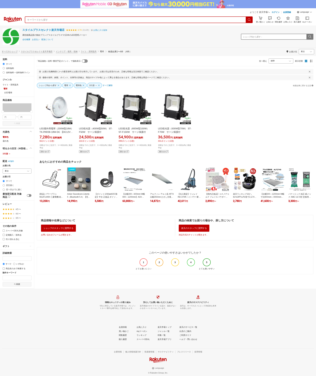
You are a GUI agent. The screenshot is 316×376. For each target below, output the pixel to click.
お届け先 (7, 166)
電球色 (6, 137)
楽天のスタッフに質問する (194, 228)
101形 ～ (7, 154)
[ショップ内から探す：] (309, 36)
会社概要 (26, 40)
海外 (12, 161)
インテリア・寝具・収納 (67, 51)
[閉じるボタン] (309, 71)
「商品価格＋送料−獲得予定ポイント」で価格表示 (58, 61)
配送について (47, 40)
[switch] (29, 195)
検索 (18, 123)
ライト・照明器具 (89, 51)
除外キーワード (9, 273)
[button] (304, 12)
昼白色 (6, 141)
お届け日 (7, 177)
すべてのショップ (10, 51)
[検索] (249, 19)
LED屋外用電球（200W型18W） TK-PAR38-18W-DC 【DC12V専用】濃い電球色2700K (56, 132)
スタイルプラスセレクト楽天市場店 (43, 29)
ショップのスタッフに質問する (58, 228)
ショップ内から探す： (253, 37)
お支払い (36, 40)
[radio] (4, 64)
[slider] (2, 111)
